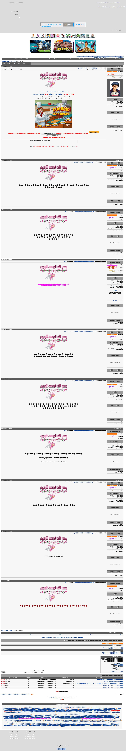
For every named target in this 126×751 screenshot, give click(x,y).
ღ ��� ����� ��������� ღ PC (104, 56)
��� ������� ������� (112, 709)
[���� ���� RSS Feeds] (32, 694)
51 (11, 61)
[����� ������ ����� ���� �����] (72, 38)
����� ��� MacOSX (109, 725)
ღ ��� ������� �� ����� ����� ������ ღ (94, 722)
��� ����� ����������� (65, 711)
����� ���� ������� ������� (33, 722)
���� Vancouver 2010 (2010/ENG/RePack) (113, 681)
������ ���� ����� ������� (113, 647)
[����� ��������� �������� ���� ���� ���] (80, 26)
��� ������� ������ (39, 724)
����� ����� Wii (96, 725)
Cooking (36, 94)
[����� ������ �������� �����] (77, 38)
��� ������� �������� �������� (103, 714)
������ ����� (14, 731)
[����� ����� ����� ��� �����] (58, 38)
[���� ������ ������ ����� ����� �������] (87, 38)
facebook (90, 634)
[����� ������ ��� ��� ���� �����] (82, 38)
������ (3, 694)
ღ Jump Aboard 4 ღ (67, 720)
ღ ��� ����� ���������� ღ (46, 709)
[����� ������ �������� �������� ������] (92, 38)
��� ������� (26, 708)
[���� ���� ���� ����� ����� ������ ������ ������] (33, 38)
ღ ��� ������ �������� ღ (52, 708)
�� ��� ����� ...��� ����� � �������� (110, 679)
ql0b (65, 162)
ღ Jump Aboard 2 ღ (48, 720)
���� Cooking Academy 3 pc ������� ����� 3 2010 (53, 91)
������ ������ (14, 734)
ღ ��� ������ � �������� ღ (102, 711)
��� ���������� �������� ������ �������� (38, 711)
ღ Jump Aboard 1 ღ (39, 720)
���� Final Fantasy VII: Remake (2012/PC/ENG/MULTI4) (67, 637)
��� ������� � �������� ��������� (48, 715)
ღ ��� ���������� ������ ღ (59, 707)
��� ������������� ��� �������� (79, 710)
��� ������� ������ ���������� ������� (73, 714)
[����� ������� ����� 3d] (63, 38)
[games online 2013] (63, 52)
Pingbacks (119, 668)
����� (69, 58)
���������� (118, 664)
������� (116, 2)
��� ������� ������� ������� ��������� (80, 715)
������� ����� (52, 58)
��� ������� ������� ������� (44, 723)
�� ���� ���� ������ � (104, 2)
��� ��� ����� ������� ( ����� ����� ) (100, 717)
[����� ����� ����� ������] (53, 38)
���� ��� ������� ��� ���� (113, 648)
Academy (42, 94)
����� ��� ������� (8, 63)
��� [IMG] (120, 665)
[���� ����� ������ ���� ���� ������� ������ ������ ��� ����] (85, 52)
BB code (120, 663)
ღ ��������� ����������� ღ (86, 56)
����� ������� (21, 63)
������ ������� (117, 671)
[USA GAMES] (40, 52)
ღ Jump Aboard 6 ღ (8, 722)
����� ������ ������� (102, 712)
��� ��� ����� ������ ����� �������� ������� (74, 712)
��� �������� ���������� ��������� (28, 716)
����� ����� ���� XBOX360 (80, 725)
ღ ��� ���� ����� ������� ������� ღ (62, 724)
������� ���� (118, 56)
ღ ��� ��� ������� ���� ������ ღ (34, 710)
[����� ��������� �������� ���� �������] (57, 26)
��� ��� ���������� (83, 711)
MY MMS (115, 300)
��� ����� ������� (84, 724)
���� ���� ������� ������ (21, 58)
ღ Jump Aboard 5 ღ (77, 720)
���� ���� (16, 694)
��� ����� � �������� (56, 710)
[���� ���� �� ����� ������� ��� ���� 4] (38, 38)
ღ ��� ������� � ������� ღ (90, 723)
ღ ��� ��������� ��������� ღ (36, 707)
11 (12, 61)
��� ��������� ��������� (68, 709)
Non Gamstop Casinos (61, 748)
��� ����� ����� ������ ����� (44, 714)
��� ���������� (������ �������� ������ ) (68, 717)
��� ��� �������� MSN (102, 710)
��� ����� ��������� (112, 707)
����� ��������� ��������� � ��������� (62, 722)
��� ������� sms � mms (111, 716)
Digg (31, 634)
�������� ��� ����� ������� (112, 652)
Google (121, 634)
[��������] (123, 3)
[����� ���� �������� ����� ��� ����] (43, 38)
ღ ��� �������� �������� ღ (80, 707)
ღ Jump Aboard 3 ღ (58, 720)
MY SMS (115, 290)
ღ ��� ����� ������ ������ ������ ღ (40, 712)
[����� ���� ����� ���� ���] (67, 38)
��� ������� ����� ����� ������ (57, 716)
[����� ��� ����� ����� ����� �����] (48, 38)
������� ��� (25, 694)
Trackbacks (118, 667)
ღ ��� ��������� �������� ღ (25, 709)
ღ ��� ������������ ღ (12, 710)
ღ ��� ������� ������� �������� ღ (103, 708)
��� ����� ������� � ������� (68, 723)
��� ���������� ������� (40, 717)
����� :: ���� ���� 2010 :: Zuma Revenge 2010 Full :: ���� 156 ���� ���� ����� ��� (99, 683)
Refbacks (119, 669)
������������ (99, 58)
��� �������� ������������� (91, 709)
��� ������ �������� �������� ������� (87, 716)
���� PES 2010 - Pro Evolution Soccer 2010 (113, 685)
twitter (60, 634)
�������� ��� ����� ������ (113, 653)
